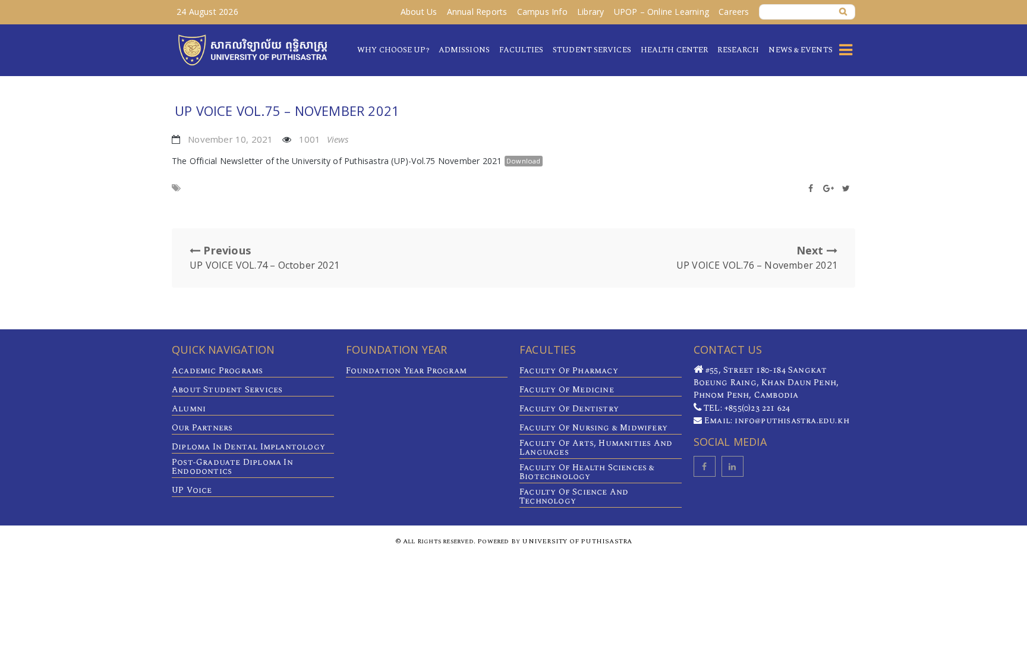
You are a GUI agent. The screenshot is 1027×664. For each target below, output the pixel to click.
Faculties (521, 50)
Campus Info (542, 11)
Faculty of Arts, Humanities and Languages (595, 448)
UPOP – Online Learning (661, 11)
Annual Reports (477, 11)
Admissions (464, 50)
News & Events (800, 50)
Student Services (592, 50)
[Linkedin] (733, 466)
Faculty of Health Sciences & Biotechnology (587, 472)
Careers (734, 11)
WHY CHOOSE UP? (393, 50)
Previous (264, 257)
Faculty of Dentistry (569, 408)
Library (590, 11)
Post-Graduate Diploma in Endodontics (232, 467)
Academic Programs (217, 370)
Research (738, 50)
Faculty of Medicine (566, 389)
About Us (419, 11)
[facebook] (705, 466)
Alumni (189, 408)
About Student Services (227, 389)
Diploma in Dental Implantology (248, 446)
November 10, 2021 (230, 139)
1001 (324, 139)
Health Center (674, 50)
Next (756, 257)
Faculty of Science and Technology (573, 496)
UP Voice (192, 490)
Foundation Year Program (406, 370)
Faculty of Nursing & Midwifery (593, 427)
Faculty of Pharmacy (568, 370)
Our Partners (202, 427)
